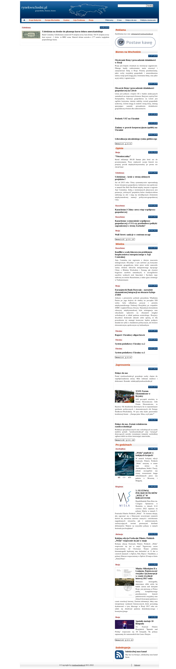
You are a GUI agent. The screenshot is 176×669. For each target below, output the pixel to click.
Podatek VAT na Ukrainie (127, 118)
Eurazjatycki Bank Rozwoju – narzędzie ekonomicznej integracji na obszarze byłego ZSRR (135, 292)
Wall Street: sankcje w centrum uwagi (132, 234)
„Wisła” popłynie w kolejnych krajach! (145, 454)
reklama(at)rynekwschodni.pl (142, 34)
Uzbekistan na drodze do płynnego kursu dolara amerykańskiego (72, 31)
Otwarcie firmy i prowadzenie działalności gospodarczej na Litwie (134, 89)
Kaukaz (66, 20)
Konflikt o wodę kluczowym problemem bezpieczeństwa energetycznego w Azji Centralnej (133, 254)
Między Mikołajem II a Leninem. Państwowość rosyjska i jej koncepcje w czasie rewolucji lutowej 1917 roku (146, 573)
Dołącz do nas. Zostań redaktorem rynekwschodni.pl (131, 425)
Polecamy (109, 20)
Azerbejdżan (120, 449)
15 (133, 440)
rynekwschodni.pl (34, 7)
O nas (119, 20)
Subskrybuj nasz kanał (136, 651)
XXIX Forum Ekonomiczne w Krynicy (143, 393)
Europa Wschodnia (52, 20)
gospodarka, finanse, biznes (45, 11)
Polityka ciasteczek (148, 20)
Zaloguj (137, 665)
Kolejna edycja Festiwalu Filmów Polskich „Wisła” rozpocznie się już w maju (134, 539)
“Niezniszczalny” (123, 156)
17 (133, 239)
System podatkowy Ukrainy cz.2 (130, 344)
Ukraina (119, 331)
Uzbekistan (26, 28)
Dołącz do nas (131, 20)
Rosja (91, 20)
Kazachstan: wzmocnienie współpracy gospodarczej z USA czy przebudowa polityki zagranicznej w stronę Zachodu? (136, 223)
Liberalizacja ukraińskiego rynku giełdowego (136, 139)
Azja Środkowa (79, 20)
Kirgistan (119, 487)
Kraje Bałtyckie (35, 20)
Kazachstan (120, 206)
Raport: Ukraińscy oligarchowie (130, 335)
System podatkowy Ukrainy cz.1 (130, 352)
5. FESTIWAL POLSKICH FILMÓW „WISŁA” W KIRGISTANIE (146, 494)
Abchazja (119, 534)
